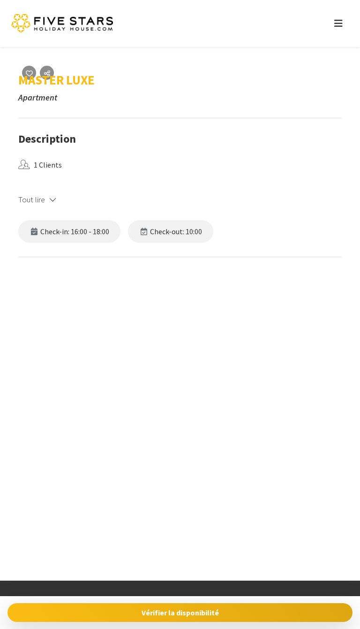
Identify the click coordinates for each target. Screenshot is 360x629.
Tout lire (31, 199)
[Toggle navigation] (338, 23)
